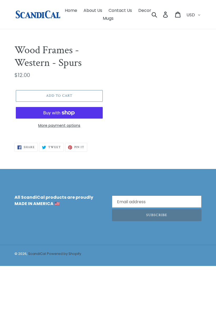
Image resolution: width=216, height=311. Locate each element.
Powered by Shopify (64, 253)
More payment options (59, 125)
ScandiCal (37, 253)
